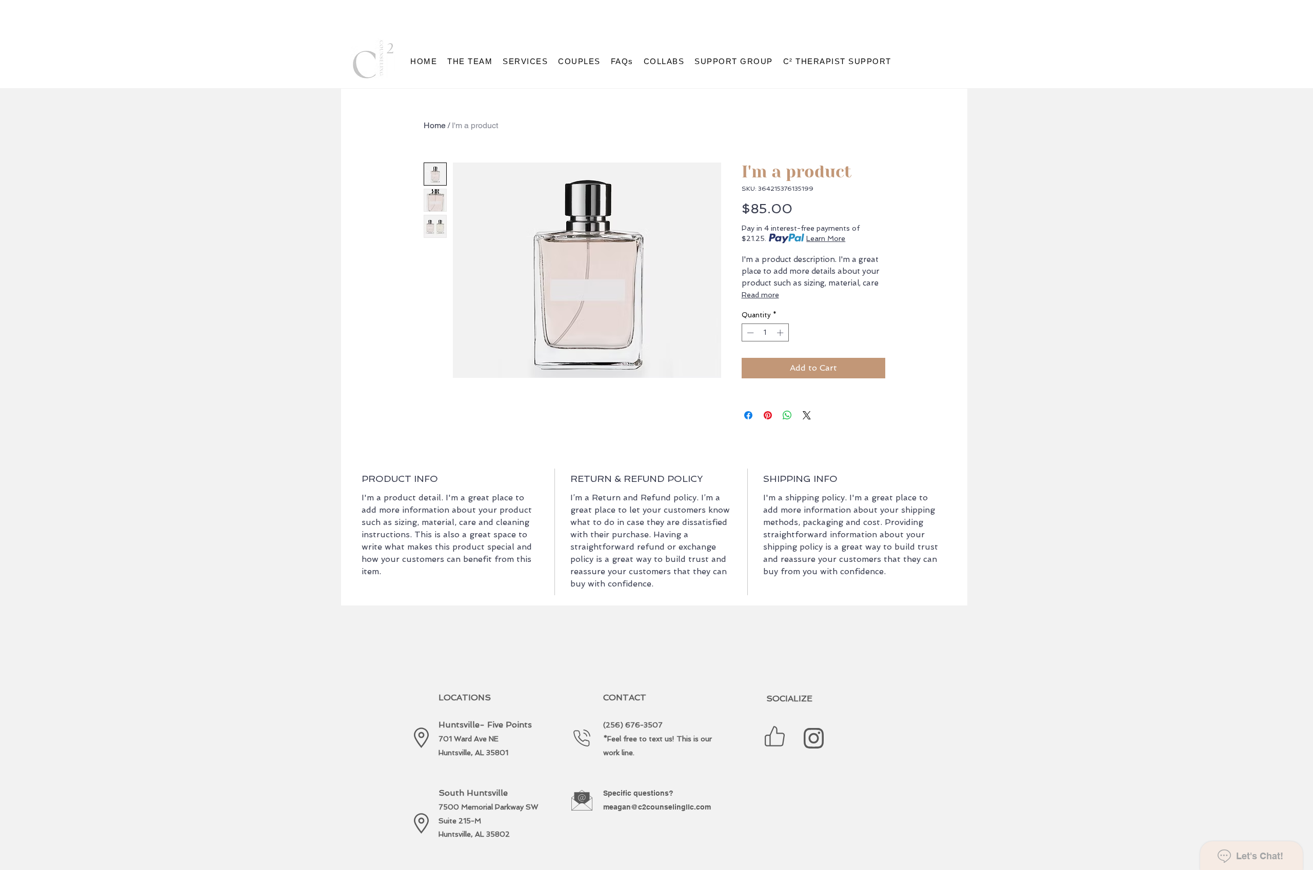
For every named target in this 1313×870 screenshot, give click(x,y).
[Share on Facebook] (748, 415)
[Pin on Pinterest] (768, 415)
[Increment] (781, 332)
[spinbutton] (765, 332)
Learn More (825, 238)
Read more (760, 295)
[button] (470, 61)
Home (435, 125)
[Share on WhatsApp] (787, 415)
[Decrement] (749, 332)
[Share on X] (807, 415)
